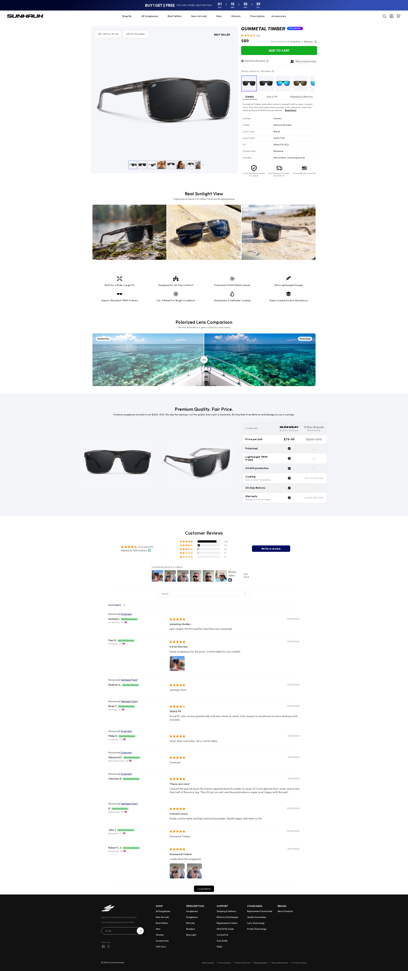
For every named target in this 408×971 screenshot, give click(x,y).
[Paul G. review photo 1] (177, 663)
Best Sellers (162, 923)
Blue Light (191, 934)
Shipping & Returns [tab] (301, 96)
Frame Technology (256, 928)
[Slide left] (126, 165)
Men (158, 928)
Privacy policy (225, 963)
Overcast (126, 614)
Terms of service (242, 963)
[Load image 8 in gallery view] (199, 165)
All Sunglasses (163, 911)
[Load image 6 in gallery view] (180, 165)
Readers (190, 928)
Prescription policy (280, 963)
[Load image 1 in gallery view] (132, 165)
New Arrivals (162, 917)
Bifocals (190, 923)
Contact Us (222, 934)
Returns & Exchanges (227, 917)
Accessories (162, 940)
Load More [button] (204, 888)
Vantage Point (129, 679)
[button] (255, 16)
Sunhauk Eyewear (116, 962)
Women (160, 934)
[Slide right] (203, 165)
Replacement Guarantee (259, 911)
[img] (177, 619)
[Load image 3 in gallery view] (152, 165)
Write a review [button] (271, 548)
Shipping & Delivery (226, 911)
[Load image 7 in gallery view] (190, 165)
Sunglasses (192, 911)
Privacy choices (299, 963)
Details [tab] (249, 96)
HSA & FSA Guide (225, 928)
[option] (249, 83)
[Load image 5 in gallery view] (171, 165)
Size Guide (222, 940)
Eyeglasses (192, 917)
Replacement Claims (227, 923)
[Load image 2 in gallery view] (142, 165)
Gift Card (161, 946)
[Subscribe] (140, 930)
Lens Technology (256, 923)
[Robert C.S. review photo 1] (177, 871)
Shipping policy (261, 963)
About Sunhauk (285, 911)
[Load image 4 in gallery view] (161, 165)
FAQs (219, 946)
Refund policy (208, 963)
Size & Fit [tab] (272, 96)
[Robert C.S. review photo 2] (194, 871)
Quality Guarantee (256, 917)
